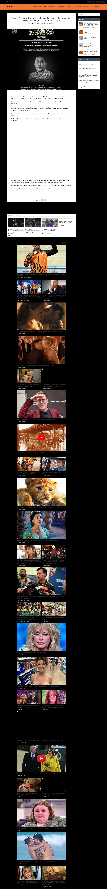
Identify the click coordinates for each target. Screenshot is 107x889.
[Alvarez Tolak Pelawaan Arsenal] (81, 38)
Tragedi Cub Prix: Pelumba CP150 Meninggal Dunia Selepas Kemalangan (90, 45)
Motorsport (92, 48)
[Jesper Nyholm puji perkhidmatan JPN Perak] (33, 222)
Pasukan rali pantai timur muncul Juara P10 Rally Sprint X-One (49, 231)
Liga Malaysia (60, 6)
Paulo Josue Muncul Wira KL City (90, 52)
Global (68, 6)
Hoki (45, 6)
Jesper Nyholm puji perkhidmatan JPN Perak (32, 230)
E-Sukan (79, 6)
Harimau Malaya (37, 6)
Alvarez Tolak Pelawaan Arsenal (89, 38)
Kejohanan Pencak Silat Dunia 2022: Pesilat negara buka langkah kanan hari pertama (15, 231)
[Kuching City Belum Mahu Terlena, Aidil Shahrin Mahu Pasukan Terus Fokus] (81, 24)
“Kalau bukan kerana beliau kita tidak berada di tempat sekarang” (89, 81)
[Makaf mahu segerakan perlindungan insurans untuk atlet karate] (66, 218)
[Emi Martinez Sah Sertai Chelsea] (81, 32)
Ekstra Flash (87, 6)
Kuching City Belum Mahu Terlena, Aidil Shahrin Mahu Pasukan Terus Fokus (90, 24)
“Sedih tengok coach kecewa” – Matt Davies (88, 86)
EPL (74, 6)
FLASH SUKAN (36, 23)
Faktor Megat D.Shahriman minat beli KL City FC (89, 69)
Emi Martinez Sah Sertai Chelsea (89, 31)
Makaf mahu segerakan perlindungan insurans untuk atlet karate (65, 223)
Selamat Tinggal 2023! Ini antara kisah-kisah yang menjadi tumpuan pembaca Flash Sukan (88, 75)
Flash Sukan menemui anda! (17, 2)
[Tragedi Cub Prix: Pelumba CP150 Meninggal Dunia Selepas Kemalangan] (81, 45)
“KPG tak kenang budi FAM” (86, 64)
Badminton (51, 6)
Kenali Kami (96, 6)
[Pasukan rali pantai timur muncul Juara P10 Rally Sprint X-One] (50, 222)
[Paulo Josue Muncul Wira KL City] (81, 52)
